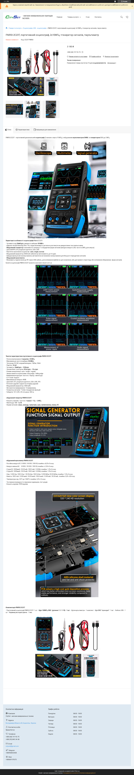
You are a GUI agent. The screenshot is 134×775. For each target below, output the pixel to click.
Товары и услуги (73, 17)
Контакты (98, 17)
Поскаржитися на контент (71, 773)
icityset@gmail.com (12, 746)
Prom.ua (77, 771)
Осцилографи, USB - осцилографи (34, 28)
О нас (88, 17)
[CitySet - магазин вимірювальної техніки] (13, 17)
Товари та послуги (15, 28)
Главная (59, 17)
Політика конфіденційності (88, 773)
